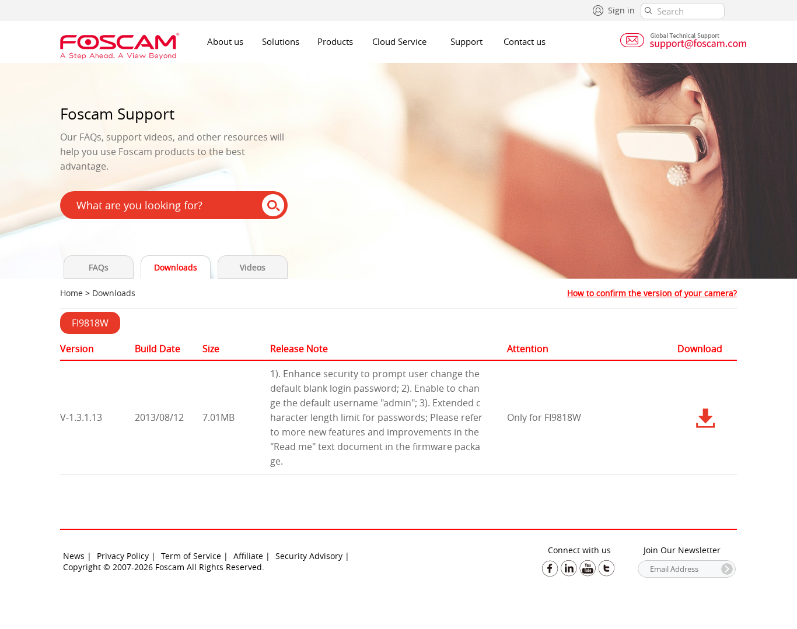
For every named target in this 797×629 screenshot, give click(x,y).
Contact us (525, 41)
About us (225, 41)
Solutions (280, 41)
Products (335, 41)
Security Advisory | (312, 555)
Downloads (175, 267)
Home (71, 292)
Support (466, 41)
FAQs (99, 267)
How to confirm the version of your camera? (652, 292)
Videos (252, 267)
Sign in (621, 10)
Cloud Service (399, 41)
